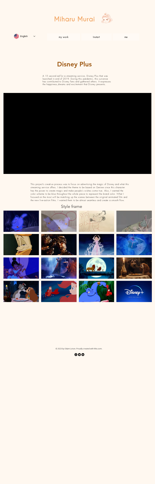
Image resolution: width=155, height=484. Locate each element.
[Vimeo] (79, 354)
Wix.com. (98, 348)
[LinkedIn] (82, 354)
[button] (21, 221)
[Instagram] (75, 354)
